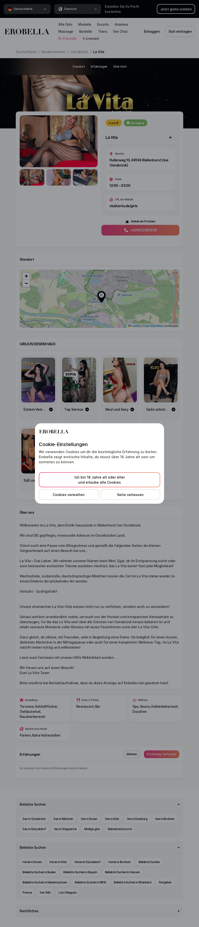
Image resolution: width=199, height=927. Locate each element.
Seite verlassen (130, 495)
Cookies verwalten (69, 495)
